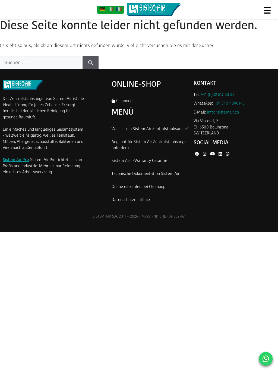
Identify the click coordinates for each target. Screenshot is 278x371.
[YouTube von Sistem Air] (213, 154)
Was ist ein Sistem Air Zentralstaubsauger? (150, 129)
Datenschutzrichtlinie (131, 200)
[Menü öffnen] (267, 10)
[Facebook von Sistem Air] (197, 154)
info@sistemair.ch (223, 113)
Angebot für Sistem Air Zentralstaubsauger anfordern (150, 145)
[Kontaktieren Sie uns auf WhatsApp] (266, 359)
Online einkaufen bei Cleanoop (138, 187)
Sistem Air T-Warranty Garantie (139, 161)
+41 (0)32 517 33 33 (218, 95)
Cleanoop (123, 101)
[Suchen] (91, 62)
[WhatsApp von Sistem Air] (228, 154)
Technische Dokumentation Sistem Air (145, 174)
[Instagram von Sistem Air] (205, 154)
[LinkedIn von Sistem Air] (221, 154)
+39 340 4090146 (229, 104)
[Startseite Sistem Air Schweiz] (154, 9)
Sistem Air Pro (16, 160)
